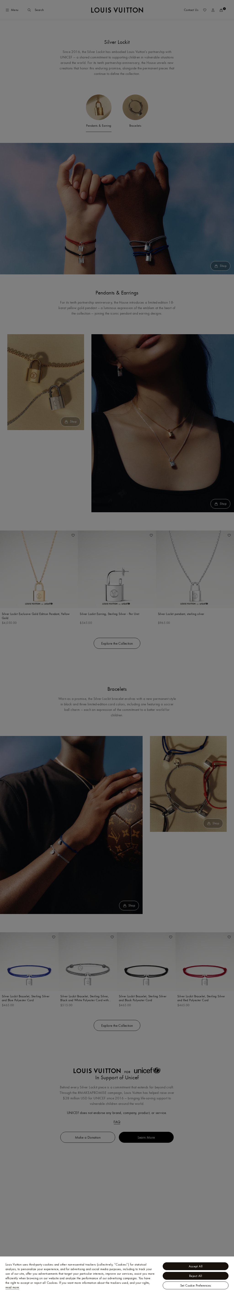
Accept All (196, 1266)
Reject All (195, 1276)
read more (12, 1287)
